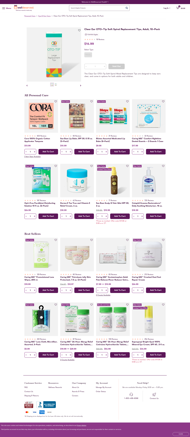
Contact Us (28, 392)
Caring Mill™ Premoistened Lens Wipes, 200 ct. (39, 278)
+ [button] (104, 67)
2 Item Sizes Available (32, 157)
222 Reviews (41, 339)
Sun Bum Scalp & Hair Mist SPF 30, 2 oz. (112, 204)
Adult (88, 55)
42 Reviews (77, 201)
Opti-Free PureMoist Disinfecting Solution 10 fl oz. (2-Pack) (39, 204)
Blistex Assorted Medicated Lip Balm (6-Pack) (110, 140)
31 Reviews (113, 136)
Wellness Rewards (55, 387)
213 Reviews (148, 275)
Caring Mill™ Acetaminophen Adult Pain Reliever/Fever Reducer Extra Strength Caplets (112, 278)
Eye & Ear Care (44, 16)
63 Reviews (113, 275)
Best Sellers (32, 234)
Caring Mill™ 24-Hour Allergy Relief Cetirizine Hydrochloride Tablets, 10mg (76, 343)
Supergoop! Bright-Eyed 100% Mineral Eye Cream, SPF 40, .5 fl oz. (148, 343)
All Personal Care (36, 95)
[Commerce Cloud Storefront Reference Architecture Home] (24, 8)
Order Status (101, 392)
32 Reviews (148, 136)
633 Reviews (41, 136)
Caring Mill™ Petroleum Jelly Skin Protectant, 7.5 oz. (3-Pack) (75, 278)
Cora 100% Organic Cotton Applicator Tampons (37, 140)
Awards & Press (78, 392)
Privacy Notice (81, 425)
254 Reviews (149, 339)
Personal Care (29, 16)
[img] (94, 39)
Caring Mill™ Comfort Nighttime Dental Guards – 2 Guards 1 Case (147, 140)
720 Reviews (149, 201)
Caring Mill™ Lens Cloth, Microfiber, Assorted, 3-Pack (40, 343)
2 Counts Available (103, 295)
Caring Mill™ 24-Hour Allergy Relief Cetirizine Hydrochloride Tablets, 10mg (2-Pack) (112, 343)
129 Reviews (41, 275)
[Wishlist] (78, 30)
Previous (27, 85)
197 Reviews (41, 201)
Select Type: (89, 50)
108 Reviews (113, 339)
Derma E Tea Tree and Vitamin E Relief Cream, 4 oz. (75, 204)
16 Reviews (100, 40)
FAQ (26, 387)
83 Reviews (77, 136)
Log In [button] (167, 8)
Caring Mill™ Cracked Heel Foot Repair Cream (146, 278)
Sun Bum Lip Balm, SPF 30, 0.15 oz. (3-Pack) (76, 140)
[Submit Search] (127, 7)
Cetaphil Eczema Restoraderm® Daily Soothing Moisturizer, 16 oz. (147, 204)
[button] (180, 8)
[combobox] (99, 8)
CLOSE (181, 434)
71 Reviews (113, 201)
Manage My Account (103, 387)
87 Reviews (77, 339)
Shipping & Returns (31, 396)
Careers (75, 396)
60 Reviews (77, 275)
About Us (75, 387)
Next (80, 85)
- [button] (86, 66)
